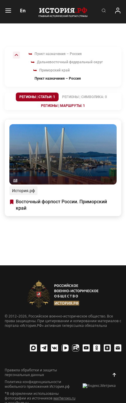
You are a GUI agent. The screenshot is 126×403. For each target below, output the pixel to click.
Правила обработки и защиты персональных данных (31, 372)
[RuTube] (75, 347)
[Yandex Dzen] (107, 347)
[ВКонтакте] (54, 347)
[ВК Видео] (65, 347)
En (23, 10)
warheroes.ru (64, 398)
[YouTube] (86, 347)
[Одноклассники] (96, 347)
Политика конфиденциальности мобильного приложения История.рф (37, 384)
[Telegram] (43, 347)
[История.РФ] (63, 11)
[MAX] (33, 347)
